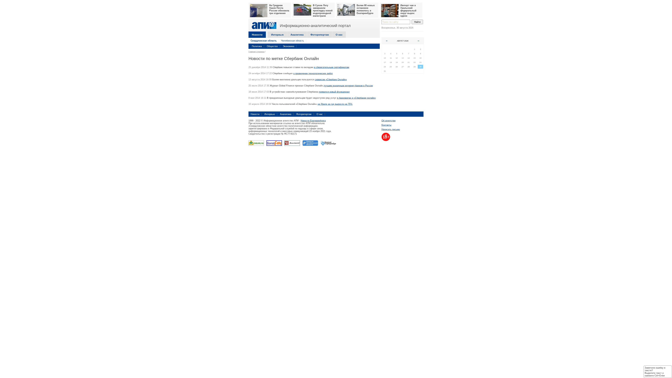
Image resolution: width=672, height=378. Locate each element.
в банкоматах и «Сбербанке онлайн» (356, 98)
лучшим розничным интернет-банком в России (348, 85)
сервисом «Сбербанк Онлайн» (331, 79)
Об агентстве (389, 120)
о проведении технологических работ (313, 73)
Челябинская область (292, 40)
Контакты (386, 125)
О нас (339, 34)
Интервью (277, 34)
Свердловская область (264, 40)
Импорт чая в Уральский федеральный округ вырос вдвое (408, 10)
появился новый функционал (334, 91)
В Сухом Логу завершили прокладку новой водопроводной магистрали (322, 10)
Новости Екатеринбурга (313, 120)
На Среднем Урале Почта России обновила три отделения (279, 9)
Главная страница (256, 52)
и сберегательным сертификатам (331, 67)
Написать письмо (391, 129)
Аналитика (297, 34)
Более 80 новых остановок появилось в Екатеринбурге (366, 9)
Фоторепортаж (319, 34)
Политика (257, 46)
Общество (272, 46)
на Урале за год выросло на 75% (335, 104)
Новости (257, 34)
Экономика (288, 46)
